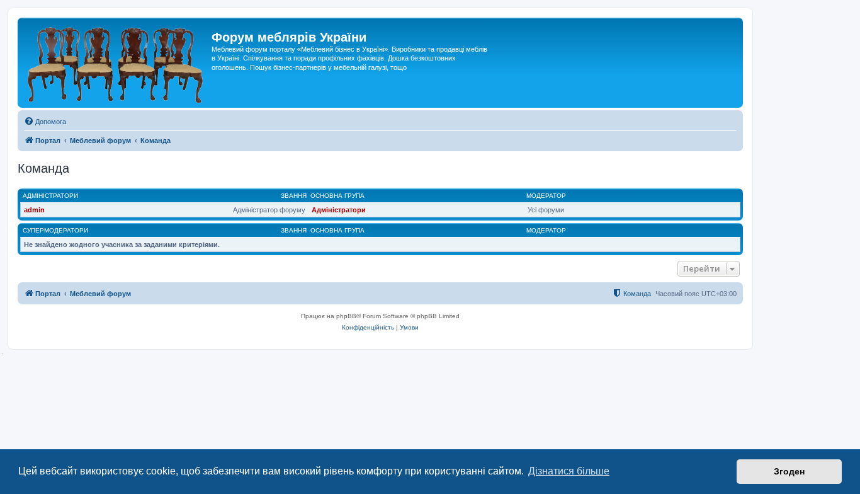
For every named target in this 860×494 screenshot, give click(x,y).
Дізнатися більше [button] (568, 471)
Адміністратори (50, 195)
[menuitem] (45, 121)
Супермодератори (55, 230)
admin (34, 210)
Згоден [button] (789, 471)
